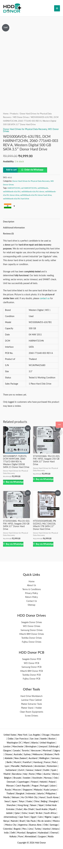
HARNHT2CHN (13, 188)
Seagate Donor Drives (31, 622)
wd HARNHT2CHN (29, 188)
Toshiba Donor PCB (31, 675)
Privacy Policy (31, 593)
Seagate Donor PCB (31, 659)
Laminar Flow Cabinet (31, 700)
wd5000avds (43, 188)
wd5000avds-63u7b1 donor (32, 191)
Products (14, 114)
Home (5, 114)
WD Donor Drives (21, 117)
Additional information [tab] (14, 228)
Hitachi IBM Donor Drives (31, 634)
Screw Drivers (31, 716)
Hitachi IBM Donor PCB (31, 671)
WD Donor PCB (31, 663)
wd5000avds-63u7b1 (11, 191)
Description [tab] (8, 222)
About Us (31, 585)
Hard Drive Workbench (31, 696)
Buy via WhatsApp (14, 482)
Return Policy (31, 597)
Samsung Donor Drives (32, 630)
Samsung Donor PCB (31, 667)
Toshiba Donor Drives (31, 638)
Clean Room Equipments (31, 712)
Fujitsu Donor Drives (31, 642)
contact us (45, 298)
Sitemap (31, 605)
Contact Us (31, 601)
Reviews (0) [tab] (8, 234)
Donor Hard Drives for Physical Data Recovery (25, 129)
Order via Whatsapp (33, 170)
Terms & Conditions (31, 589)
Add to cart (11, 170)
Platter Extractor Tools (31, 704)
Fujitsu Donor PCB (31, 679)
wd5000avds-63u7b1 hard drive (16, 199)
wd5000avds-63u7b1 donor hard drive (36, 195)
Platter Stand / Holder (31, 708)
